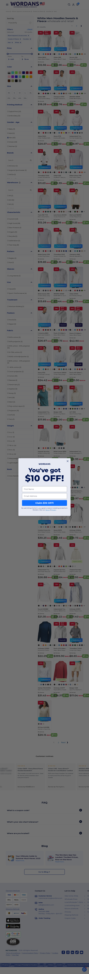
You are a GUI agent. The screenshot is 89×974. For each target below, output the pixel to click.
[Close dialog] (68, 461)
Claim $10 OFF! (44, 503)
